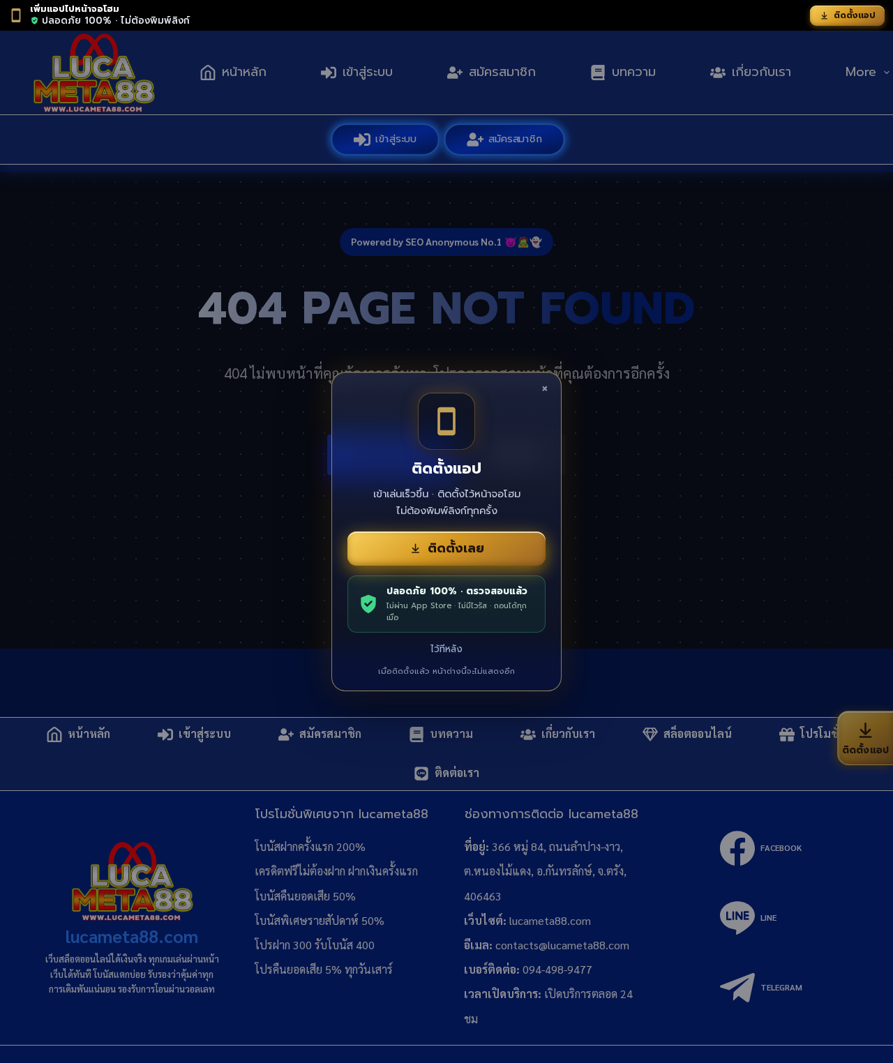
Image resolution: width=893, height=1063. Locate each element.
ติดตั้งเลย (456, 548)
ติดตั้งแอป (855, 15)
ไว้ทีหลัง (446, 649)
